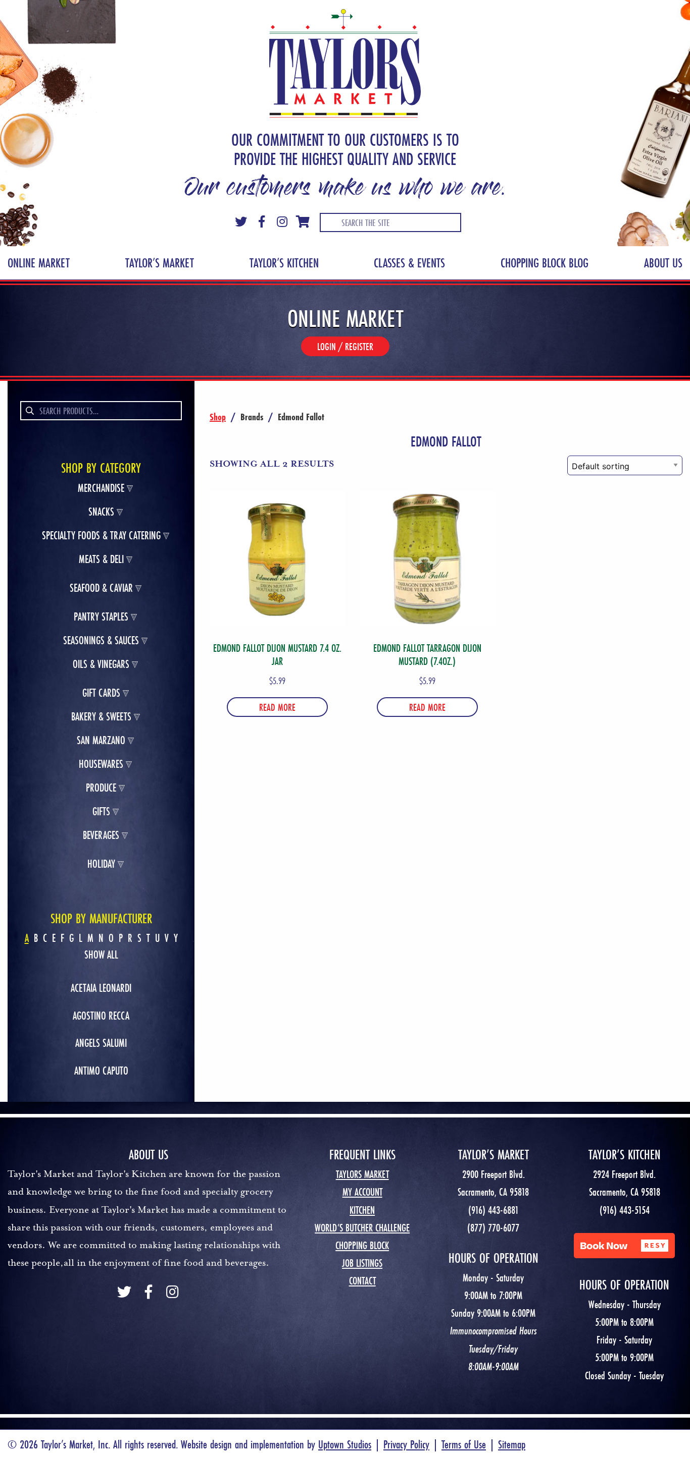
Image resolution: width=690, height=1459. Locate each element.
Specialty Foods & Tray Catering (101, 535)
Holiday (101, 864)
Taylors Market (362, 1174)
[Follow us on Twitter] (124, 1293)
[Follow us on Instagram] (173, 1293)
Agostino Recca (101, 1015)
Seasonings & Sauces (101, 640)
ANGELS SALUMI (101, 1042)
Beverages (101, 835)
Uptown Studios (344, 1444)
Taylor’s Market (159, 262)
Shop (218, 416)
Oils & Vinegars (101, 664)
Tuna (101, 608)
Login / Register (345, 346)
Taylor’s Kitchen (284, 262)
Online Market (39, 262)
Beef (101, 580)
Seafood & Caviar (101, 588)
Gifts (101, 811)
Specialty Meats (101, 654)
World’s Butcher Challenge (362, 1227)
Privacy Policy (406, 1444)
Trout (101, 701)
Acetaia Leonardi (101, 987)
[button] (624, 1245)
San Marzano (101, 740)
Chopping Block (362, 1245)
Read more (277, 707)
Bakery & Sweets (101, 716)
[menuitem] (39, 263)
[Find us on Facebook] (148, 1293)
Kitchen (362, 1210)
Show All (101, 955)
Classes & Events (409, 262)
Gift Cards (101, 693)
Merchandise (101, 488)
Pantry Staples (101, 616)
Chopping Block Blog (544, 262)
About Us (663, 262)
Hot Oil (101, 685)
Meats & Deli (101, 559)
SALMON (101, 683)
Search (29, 410)
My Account (362, 1192)
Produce (101, 787)
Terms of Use (463, 1444)
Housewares (101, 764)
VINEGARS (101, 703)
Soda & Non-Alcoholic (101, 856)
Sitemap (511, 1444)
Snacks (101, 512)
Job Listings (362, 1263)
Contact (362, 1280)
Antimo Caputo (101, 1070)
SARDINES (101, 627)
